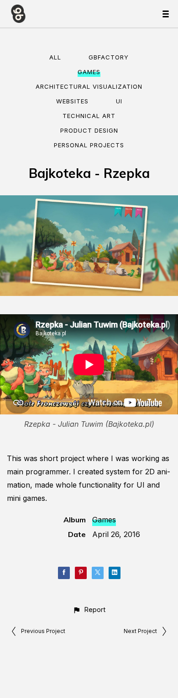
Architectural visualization (89, 86)
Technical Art (89, 115)
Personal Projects (89, 145)
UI (119, 101)
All (55, 57)
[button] (89, 609)
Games (89, 71)
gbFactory (109, 57)
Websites (72, 101)
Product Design (89, 130)
